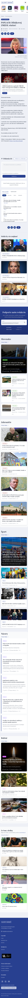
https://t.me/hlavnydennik (16, 140)
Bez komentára (9, 16)
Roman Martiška (22, 398)
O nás (2, 938)
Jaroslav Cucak (21, 383)
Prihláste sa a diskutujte (20, 158)
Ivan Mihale (13, 671)
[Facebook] (2, 33)
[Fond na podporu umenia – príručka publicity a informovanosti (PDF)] (6, 956)
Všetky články (4, 342)
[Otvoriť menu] (25, 2)
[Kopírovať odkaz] (12, 33)
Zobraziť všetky (4, 835)
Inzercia (3, 949)
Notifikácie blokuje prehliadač (8, 987)
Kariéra (2, 942)
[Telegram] (8, 33)
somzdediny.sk (22, 832)
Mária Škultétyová (14, 711)
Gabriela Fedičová (22, 412)
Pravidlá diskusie (5, 970)
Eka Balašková (10, 626)
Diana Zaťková (10, 605)
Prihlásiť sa (14, 176)
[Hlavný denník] (7, 2)
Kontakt (3, 977)
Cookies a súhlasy (5, 968)
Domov (2, 16)
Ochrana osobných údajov (6, 966)
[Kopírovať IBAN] (24, 322)
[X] (5, 33)
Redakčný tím (4, 940)
